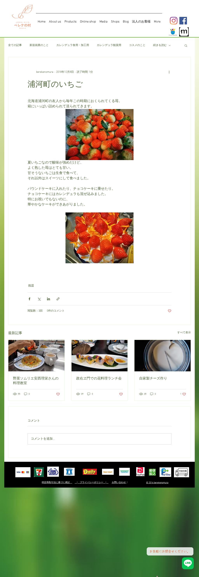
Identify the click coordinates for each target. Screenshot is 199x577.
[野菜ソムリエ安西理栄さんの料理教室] (36, 355)
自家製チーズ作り (153, 378)
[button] (186, 45)
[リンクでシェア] (58, 299)
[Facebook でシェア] (29, 299)
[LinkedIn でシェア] (48, 299)
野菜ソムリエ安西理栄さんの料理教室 (35, 380)
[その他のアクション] (169, 72)
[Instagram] (173, 20)
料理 (31, 285)
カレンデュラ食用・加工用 (72, 45)
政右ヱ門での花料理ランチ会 (99, 378)
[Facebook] (183, 20)
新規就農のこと (39, 45)
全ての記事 (15, 45)
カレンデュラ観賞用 (109, 45)
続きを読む (160, 45)
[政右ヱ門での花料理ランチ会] (100, 355)
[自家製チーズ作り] (162, 355)
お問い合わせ (119, 482)
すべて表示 (184, 332)
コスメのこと (137, 45)
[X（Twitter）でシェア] (39, 299)
